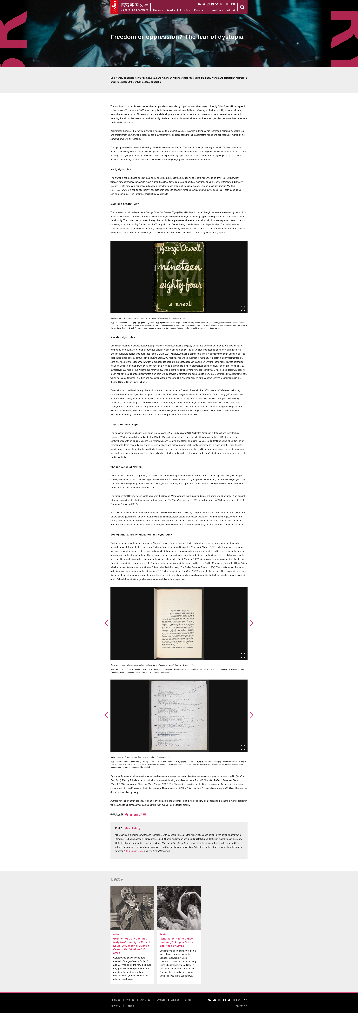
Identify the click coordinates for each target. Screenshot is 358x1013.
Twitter (216, 4)
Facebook (212, 4)
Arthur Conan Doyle (134, 851)
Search (243, 7)
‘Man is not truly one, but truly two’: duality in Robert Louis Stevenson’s (131, 945)
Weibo (203, 4)
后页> (251, 622)
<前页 (106, 622)
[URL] (140, 814)
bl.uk (188, 1000)
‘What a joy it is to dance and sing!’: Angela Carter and (176, 942)
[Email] (144, 814)
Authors (217, 10)
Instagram (208, 4)
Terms (130, 1006)
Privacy (115, 1006)
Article (116, 934)
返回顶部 (261, 1003)
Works (171, 10)
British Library (114, 7)
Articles (185, 10)
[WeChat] (126, 814)
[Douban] (136, 815)
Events (198, 10)
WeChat (199, 4)
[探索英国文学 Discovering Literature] (134, 7)
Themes (158, 10)
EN (233, 4)
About (231, 10)
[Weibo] (131, 814)
